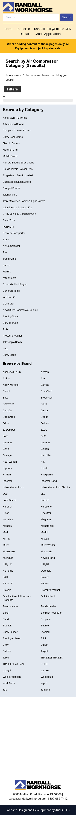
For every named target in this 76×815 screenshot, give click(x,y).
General (7, 442)
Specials (23, 29)
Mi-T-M (6, 538)
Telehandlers (10, 194)
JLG (43, 493)
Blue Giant (46, 391)
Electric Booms (11, 143)
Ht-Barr (7, 474)
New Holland (48, 557)
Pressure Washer (12, 335)
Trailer (6, 329)
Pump (6, 265)
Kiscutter (46, 512)
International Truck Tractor (55, 487)
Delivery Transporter (14, 233)
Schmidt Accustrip (51, 612)
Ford (5, 436)
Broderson (46, 397)
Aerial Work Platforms (15, 117)
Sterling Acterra (12, 638)
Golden (45, 448)
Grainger (8, 455)
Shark (6, 619)
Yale (5, 689)
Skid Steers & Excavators (17, 181)
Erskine (45, 423)
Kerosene (46, 506)
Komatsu (8, 519)
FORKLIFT (8, 226)
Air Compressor (11, 245)
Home (8, 29)
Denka (44, 410)
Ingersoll (7, 480)
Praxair (7, 589)
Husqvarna (47, 474)
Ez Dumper (9, 429)
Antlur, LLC (62, 810)
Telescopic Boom (12, 341)
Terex (6, 657)
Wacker (45, 670)
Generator (8, 303)
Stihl (43, 638)
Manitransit (47, 525)
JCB (5, 493)
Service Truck (10, 322)
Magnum (46, 519)
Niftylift (45, 564)
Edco (5, 423)
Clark (44, 403)
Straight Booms (11, 188)
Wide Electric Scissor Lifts (17, 207)
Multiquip (8, 557)
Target (44, 651)
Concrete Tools (11, 290)
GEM (43, 436)
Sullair (44, 644)
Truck (6, 239)
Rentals (25, 34)
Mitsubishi (46, 551)
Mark (5, 532)
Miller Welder (48, 544)
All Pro (6, 378)
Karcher (7, 506)
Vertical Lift (9, 297)
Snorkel (45, 625)
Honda (44, 468)
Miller (6, 544)
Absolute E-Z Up (12, 371)
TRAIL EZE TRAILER (52, 657)
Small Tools (9, 220)
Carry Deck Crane (13, 136)
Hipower (7, 468)
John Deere (9, 500)
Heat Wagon (10, 461)
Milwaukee (9, 551)
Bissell (6, 391)
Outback (46, 570)
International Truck (13, 487)
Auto (5, 348)
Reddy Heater (48, 606)
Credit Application (48, 34)
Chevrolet (8, 403)
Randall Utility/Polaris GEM (53, 29)
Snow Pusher (10, 631)
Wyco (44, 683)
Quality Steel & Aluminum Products (17, 598)
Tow (5, 252)
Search (66, 17)
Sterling (45, 631)
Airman (45, 371)
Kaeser (45, 500)
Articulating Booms (13, 124)
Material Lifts (10, 149)
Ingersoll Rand (49, 480)
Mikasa (45, 538)
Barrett (45, 384)
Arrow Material (11, 384)
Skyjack (7, 625)
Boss (5, 397)
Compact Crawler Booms (17, 130)
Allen (43, 378)
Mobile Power (10, 156)
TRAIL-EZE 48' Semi (13, 663)
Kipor (6, 512)
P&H (5, 577)
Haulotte (46, 455)
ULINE (44, 663)
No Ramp (8, 570)
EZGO (44, 429)
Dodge (44, 416)
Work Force (9, 683)
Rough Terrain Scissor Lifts (18, 168)
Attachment (9, 277)
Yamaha (45, 689)
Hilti (43, 461)
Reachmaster (10, 606)
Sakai (6, 612)
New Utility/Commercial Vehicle (20, 309)
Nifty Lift (7, 564)
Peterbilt (45, 583)
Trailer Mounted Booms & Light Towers (24, 200)
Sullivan (7, 651)
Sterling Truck (10, 316)
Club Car (8, 410)
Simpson (46, 619)
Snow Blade (9, 354)
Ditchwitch (9, 416)
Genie (6, 448)
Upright (7, 670)
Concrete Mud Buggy (15, 284)
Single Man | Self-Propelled (18, 175)
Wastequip (47, 676)
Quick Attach (48, 596)
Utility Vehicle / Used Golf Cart (19, 213)
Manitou (7, 525)
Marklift (45, 532)
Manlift (7, 271)
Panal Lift (8, 583)
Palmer (45, 577)
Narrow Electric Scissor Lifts (18, 162)
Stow (5, 644)
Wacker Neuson (12, 676)
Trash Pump (9, 258)
